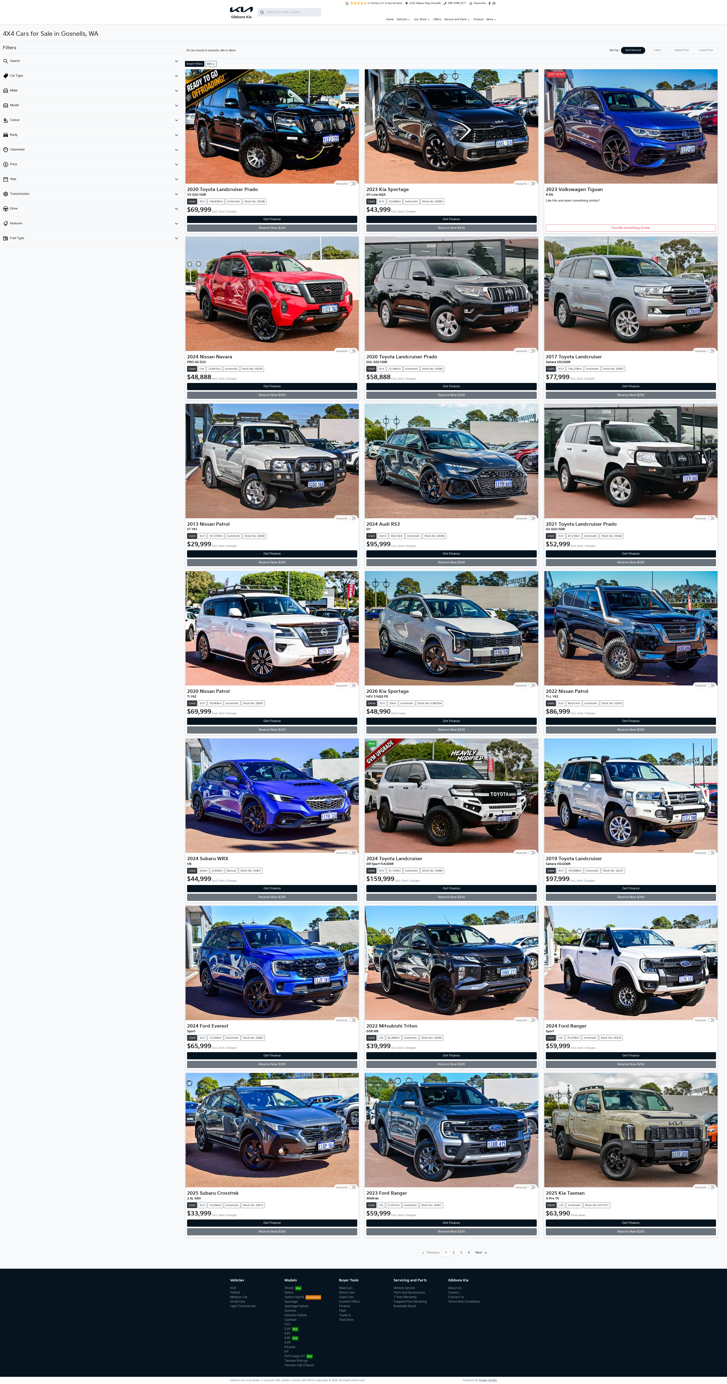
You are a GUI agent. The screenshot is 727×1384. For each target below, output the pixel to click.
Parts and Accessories (409, 1292)
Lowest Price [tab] (706, 50)
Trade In (345, 1315)
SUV (233, 1288)
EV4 (287, 1329)
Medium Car (238, 1297)
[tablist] (669, 50)
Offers (437, 19)
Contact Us (456, 1297)
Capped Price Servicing (410, 1302)
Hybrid (235, 1292)
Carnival (290, 1320)
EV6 (287, 1338)
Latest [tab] (657, 50)
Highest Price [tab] (682, 50)
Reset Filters (195, 63)
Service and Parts (455, 19)
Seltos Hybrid (294, 1297)
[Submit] (261, 12)
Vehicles (402, 19)
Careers (453, 1292)
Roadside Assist (405, 1306)
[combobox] (289, 12)
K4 (287, 1352)
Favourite (342, 183)
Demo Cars (347, 1292)
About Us (455, 1288)
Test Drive (346, 1320)
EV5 (287, 1333)
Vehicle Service (404, 1288)
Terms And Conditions (464, 1302)
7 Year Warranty (405, 1297)
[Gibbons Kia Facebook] (490, 3)
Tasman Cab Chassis (299, 1365)
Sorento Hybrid (296, 1315)
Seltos (289, 1292)
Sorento (290, 1311)
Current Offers (349, 1302)
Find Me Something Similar (631, 228)
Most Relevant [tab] (633, 50)
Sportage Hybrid (296, 1306)
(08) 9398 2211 (457, 3)
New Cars (346, 1288)
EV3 (287, 1324)
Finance (478, 19)
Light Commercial (242, 1306)
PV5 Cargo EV (295, 1356)
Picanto (290, 1347)
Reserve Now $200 (272, 228)
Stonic (289, 1288)
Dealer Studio (488, 1380)
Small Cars (237, 1302)
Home (390, 19)
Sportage (291, 1302)
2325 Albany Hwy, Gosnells (425, 3)
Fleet (342, 1311)
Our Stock (420, 19)
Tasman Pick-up (296, 1361)
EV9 (287, 1342)
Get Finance (272, 219)
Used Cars (346, 1297)
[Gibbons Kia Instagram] (494, 3)
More (490, 19)
